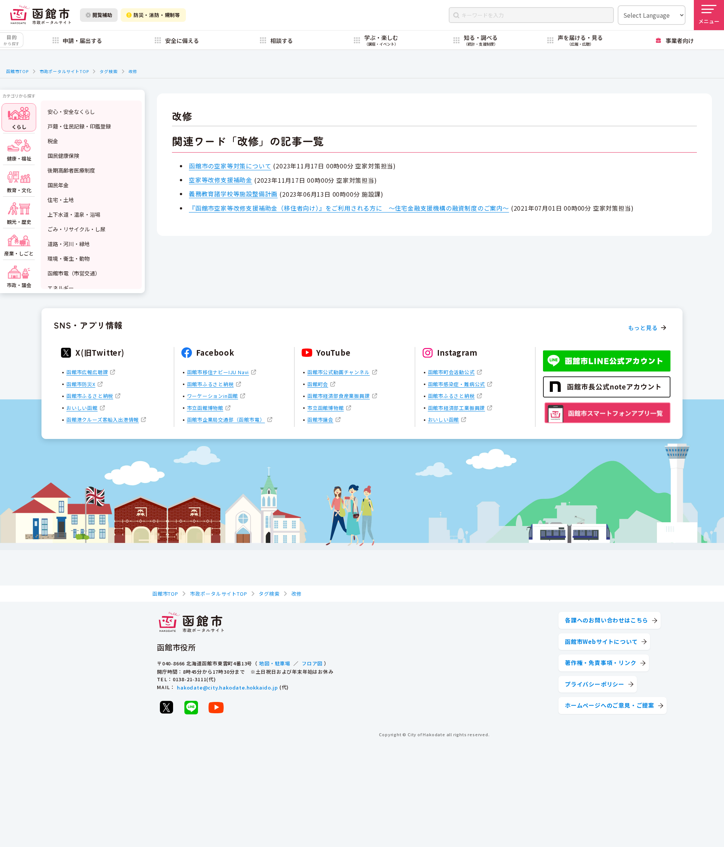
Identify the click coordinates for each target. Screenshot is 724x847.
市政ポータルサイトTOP (64, 71)
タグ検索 (108, 71)
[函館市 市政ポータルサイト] (40, 15)
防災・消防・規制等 (156, 14)
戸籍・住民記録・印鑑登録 (79, 126)
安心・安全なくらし (71, 111)
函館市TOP (17, 71)
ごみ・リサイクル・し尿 (77, 229)
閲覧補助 (102, 14)
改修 (133, 71)
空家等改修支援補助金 (220, 179)
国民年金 (58, 185)
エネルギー (61, 288)
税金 (53, 141)
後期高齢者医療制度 (71, 170)
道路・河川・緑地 (69, 244)
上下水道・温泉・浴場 (74, 214)
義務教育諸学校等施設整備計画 (233, 193)
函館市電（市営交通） (74, 273)
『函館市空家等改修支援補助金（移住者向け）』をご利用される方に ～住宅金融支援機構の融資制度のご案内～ (349, 208)
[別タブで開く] (166, 707)
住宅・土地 (61, 199)
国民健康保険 (63, 155)
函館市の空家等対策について (230, 165)
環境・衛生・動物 (69, 258)
